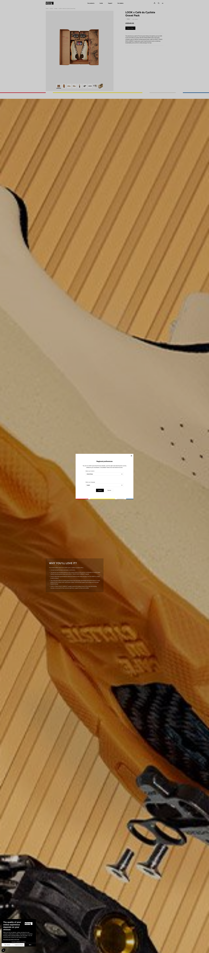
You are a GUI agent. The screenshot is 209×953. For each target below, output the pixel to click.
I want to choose (19, 944)
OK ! (30, 944)
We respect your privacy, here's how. (11, 939)
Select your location (90, 471)
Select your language (90, 482)
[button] (3, 950)
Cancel (109, 490)
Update (100, 490)
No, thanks (7, 944)
